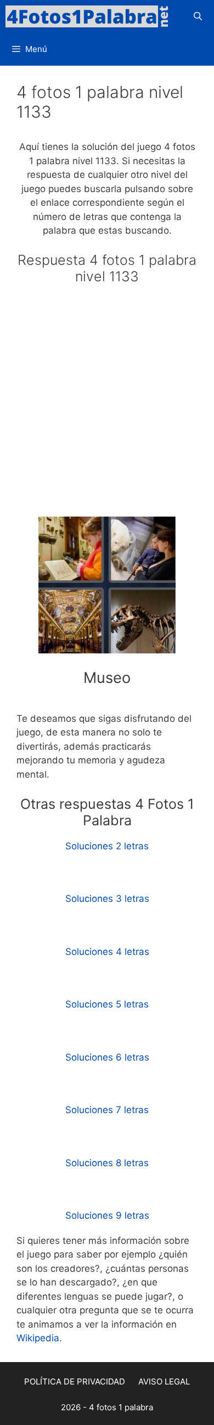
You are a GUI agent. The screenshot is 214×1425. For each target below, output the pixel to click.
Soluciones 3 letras (107, 898)
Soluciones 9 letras (107, 1215)
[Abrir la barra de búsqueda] (198, 16)
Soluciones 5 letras (107, 1004)
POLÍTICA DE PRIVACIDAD (74, 1381)
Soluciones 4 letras (107, 951)
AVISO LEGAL (164, 1381)
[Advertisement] (107, 405)
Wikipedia (37, 1338)
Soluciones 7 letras (107, 1109)
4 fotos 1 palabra (121, 1407)
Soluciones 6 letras (107, 1057)
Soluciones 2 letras (107, 846)
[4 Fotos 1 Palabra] (90, 16)
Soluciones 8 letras (107, 1162)
